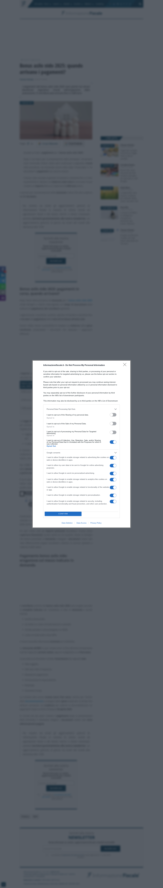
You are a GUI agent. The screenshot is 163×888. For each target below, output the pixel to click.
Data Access (81, 523)
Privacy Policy (95, 523)
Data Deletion (67, 523)
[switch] (113, 414)
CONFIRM (63, 514)
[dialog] (81, 444)
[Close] (125, 365)
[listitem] (81, 409)
